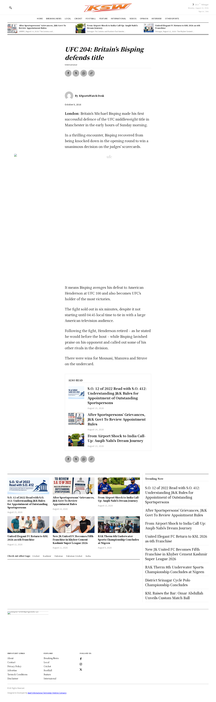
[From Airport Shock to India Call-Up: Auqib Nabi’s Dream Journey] (80, 28)
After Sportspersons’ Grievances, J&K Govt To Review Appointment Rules (42, 26)
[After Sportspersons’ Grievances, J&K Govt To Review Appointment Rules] (12, 28)
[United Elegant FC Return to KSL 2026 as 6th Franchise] (149, 28)
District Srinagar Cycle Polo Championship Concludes (167, 582)
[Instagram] (81, 664)
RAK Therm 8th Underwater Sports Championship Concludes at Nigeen (118, 539)
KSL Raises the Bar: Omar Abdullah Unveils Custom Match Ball (174, 595)
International (71, 64)
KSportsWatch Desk (91, 95)
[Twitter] (81, 669)
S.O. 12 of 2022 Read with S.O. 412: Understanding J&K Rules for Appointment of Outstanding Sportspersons (117, 395)
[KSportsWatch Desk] (70, 95)
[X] (76, 73)
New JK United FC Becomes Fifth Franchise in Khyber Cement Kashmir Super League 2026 (73, 539)
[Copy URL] (91, 73)
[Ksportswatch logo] (108, 7)
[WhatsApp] (83, 73)
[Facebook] (68, 73)
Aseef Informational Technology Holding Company (47, 693)
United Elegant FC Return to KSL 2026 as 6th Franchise (177, 26)
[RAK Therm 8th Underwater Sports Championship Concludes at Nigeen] (119, 524)
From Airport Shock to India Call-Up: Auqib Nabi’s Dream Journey (112, 26)
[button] (10, 8)
